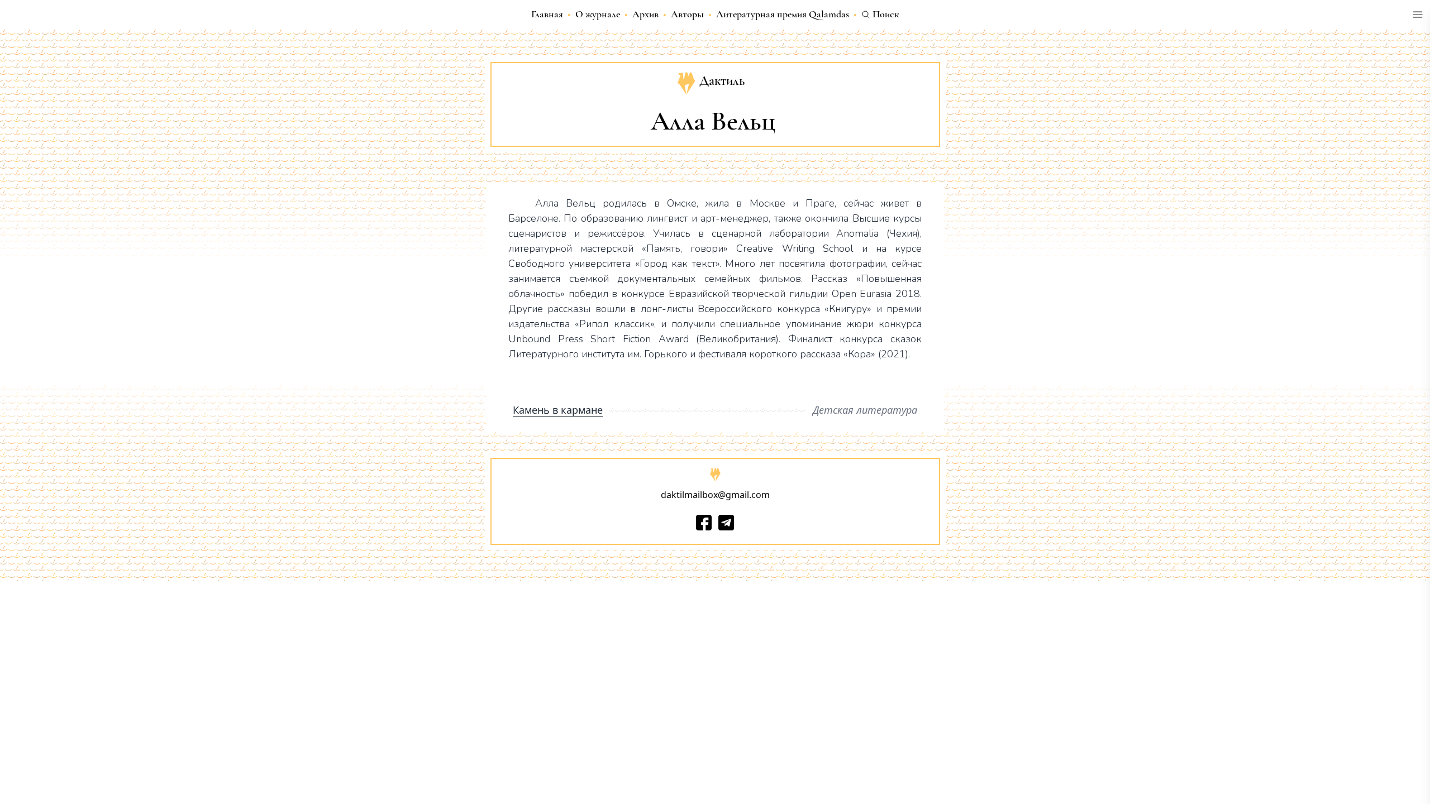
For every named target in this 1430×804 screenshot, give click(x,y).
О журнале (597, 14)
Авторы (687, 14)
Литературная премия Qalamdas (782, 14)
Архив (645, 14)
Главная (547, 14)
